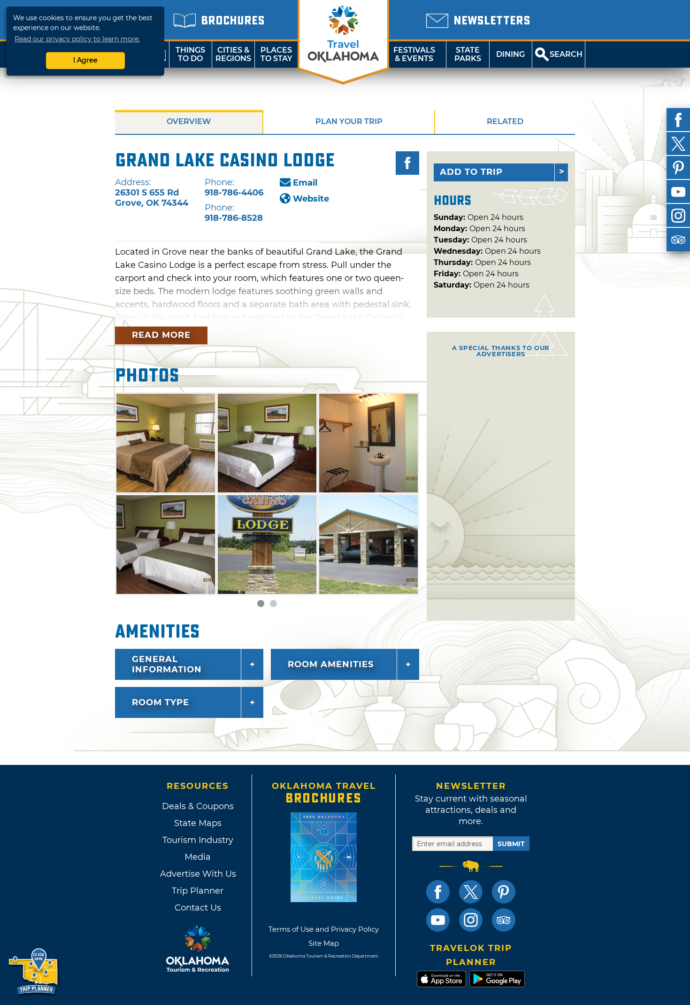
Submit (511, 844)
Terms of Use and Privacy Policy (323, 929)
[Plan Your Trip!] (34, 972)
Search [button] (566, 54)
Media (197, 857)
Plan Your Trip (349, 121)
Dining (510, 54)
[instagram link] (471, 920)
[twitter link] (471, 892)
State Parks (467, 54)
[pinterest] (678, 167)
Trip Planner (197, 891)
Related (505, 121)
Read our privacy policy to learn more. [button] (77, 39)
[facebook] (678, 120)
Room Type (160, 702)
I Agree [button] (85, 60)
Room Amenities (331, 664)
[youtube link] (438, 920)
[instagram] (678, 215)
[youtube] (678, 191)
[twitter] (678, 144)
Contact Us (198, 908)
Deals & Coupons (198, 806)
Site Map (323, 943)
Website (311, 199)
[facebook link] (438, 892)
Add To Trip (471, 172)
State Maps (198, 823)
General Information (167, 664)
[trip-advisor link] (503, 920)
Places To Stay (276, 54)
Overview (189, 121)
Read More (161, 335)
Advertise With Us (197, 874)
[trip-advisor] (678, 239)
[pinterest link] (503, 892)
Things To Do (190, 54)
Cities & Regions (233, 54)
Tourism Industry (197, 840)
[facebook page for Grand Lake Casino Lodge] (407, 163)
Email (305, 183)
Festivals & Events (414, 54)
